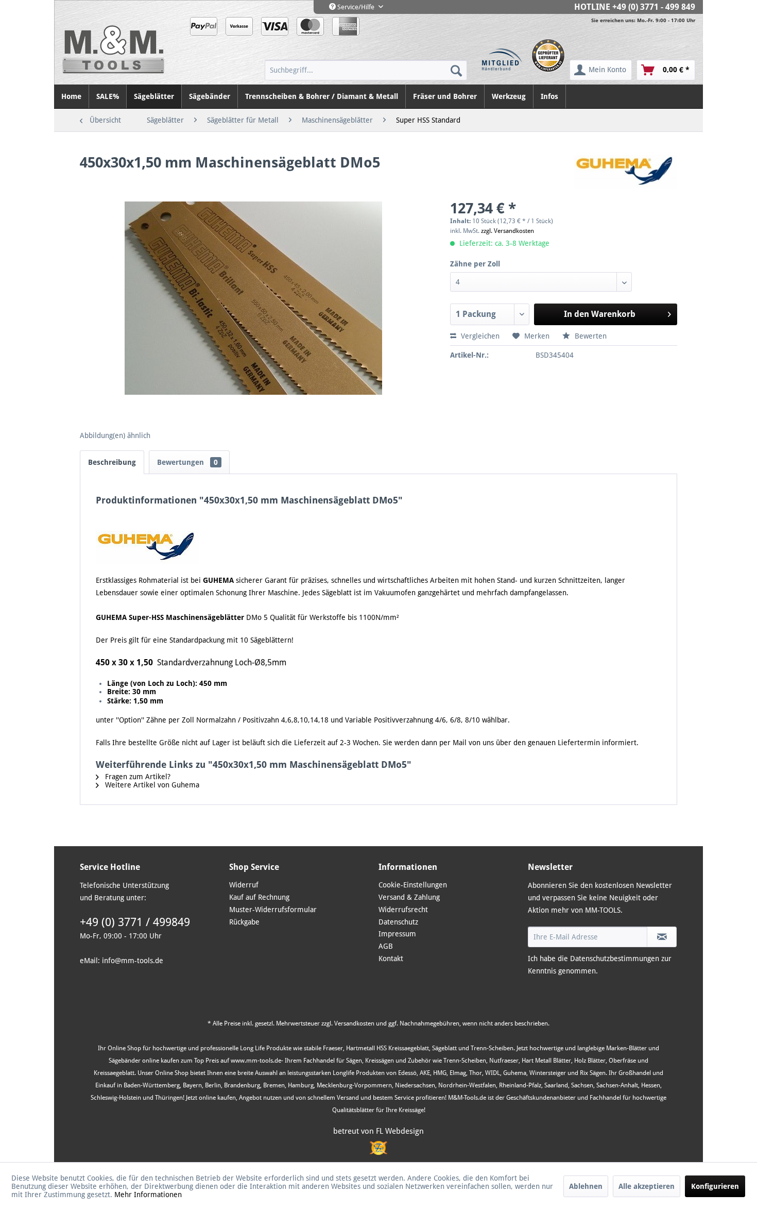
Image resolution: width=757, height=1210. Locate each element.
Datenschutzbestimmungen (614, 958)
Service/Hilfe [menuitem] (356, 7)
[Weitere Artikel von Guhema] (625, 173)
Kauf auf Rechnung (259, 897)
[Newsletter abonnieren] (662, 937)
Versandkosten (354, 1023)
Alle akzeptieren (646, 1186)
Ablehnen (586, 1186)
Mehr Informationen (148, 1194)
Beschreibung (112, 462)
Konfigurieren (715, 1186)
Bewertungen (187, 462)
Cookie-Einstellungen (412, 885)
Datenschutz (398, 922)
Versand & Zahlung (409, 897)
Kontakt (390, 958)
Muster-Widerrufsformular (273, 909)
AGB (385, 946)
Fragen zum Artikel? (136, 776)
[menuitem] (366, 70)
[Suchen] (456, 70)
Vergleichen (479, 336)
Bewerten (590, 336)
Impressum (397, 934)
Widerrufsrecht (403, 909)
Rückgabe (244, 922)
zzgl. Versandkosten (507, 230)
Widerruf (244, 885)
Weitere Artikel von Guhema (151, 785)
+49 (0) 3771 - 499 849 (653, 7)
